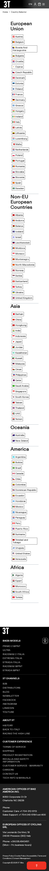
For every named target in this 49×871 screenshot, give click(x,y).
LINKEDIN (8, 707)
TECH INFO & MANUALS (16, 777)
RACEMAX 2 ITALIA (13, 654)
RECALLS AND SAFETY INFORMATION (16, 760)
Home (5, 12)
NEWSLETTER (11, 695)
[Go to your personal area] (35, 4)
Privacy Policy (8, 856)
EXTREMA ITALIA (12, 658)
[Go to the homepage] (7, 6)
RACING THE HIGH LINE (16, 733)
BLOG (6, 691)
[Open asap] (36, 866)
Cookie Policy (20, 856)
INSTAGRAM (10, 703)
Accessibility (32, 856)
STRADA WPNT (11, 670)
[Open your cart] (39, 4)
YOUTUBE (8, 711)
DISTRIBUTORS (11, 687)
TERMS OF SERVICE (14, 746)
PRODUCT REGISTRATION (18, 754)
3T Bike (21, 863)
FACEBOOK (9, 699)
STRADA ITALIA (11, 662)
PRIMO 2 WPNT (11, 646)
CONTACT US (10, 773)
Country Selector (19, 12)
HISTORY (8, 725)
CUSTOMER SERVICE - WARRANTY (23, 765)
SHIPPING (8, 750)
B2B (5, 683)
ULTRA (6, 650)
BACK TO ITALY (11, 729)
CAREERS (8, 769)
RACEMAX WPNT (12, 666)
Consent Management (21, 858)
